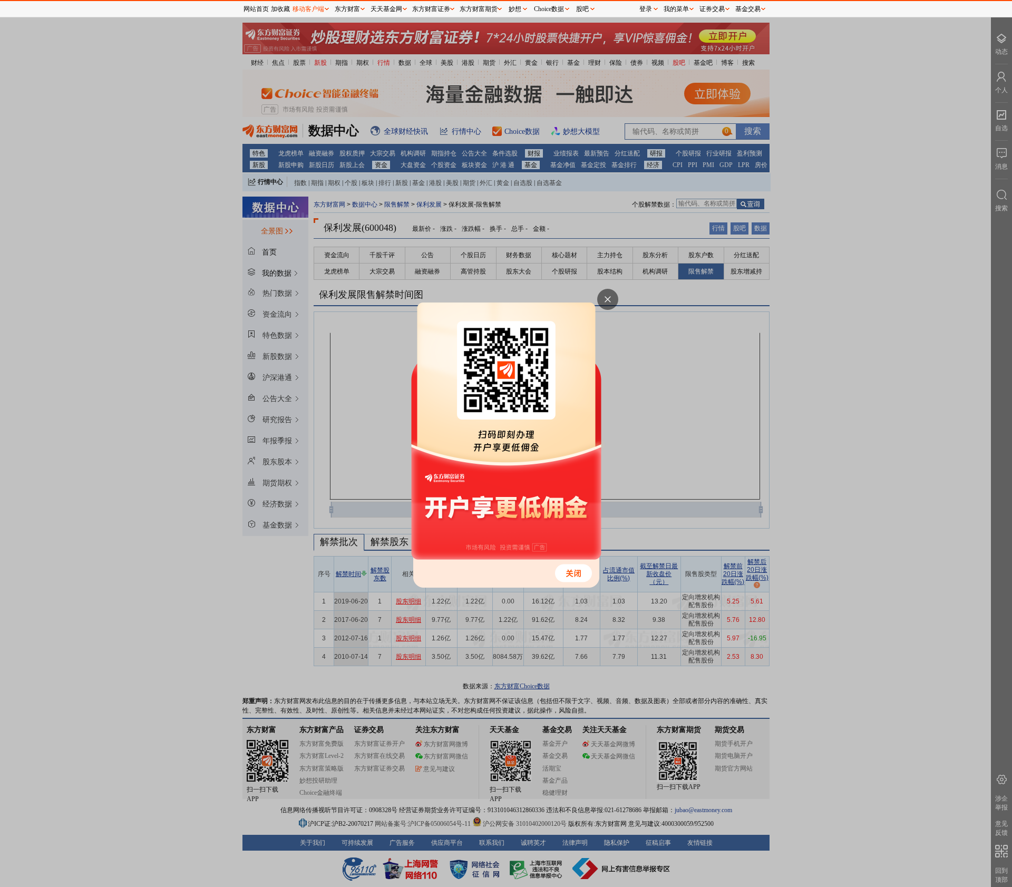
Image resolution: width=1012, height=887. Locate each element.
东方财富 (347, 9)
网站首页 (256, 9)
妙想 (515, 9)
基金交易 (748, 9)
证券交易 (712, 9)
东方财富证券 (431, 9)
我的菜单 (676, 9)
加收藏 (280, 9)
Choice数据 (549, 9)
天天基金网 (386, 9)
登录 (645, 9)
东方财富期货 (479, 9)
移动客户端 (308, 9)
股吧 (582, 9)
